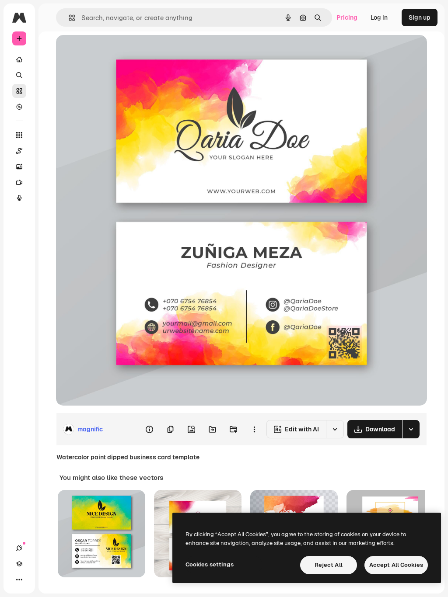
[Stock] (19, 91)
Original (112, 51)
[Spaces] (19, 151)
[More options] (254, 429)
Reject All (329, 565)
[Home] (19, 59)
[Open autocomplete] (68, 17)
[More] (19, 580)
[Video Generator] (19, 182)
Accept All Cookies (396, 565)
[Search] (19, 75)
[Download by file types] (411, 429)
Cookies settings (210, 564)
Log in (379, 17)
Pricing (346, 17)
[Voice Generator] (19, 198)
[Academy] (19, 564)
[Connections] (19, 548)
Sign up (419, 17)
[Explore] (19, 107)
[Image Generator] (19, 167)
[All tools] (19, 135)
